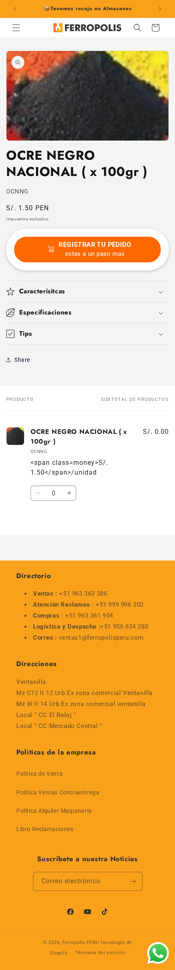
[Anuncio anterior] (15, 9)
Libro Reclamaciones (44, 829)
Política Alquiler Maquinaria (54, 810)
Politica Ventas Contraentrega (57, 792)
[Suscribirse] (133, 881)
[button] (16, 28)
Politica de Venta (39, 773)
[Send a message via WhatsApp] (158, 953)
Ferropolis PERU (80, 942)
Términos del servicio (100, 952)
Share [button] (22, 359)
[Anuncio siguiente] (160, 9)
